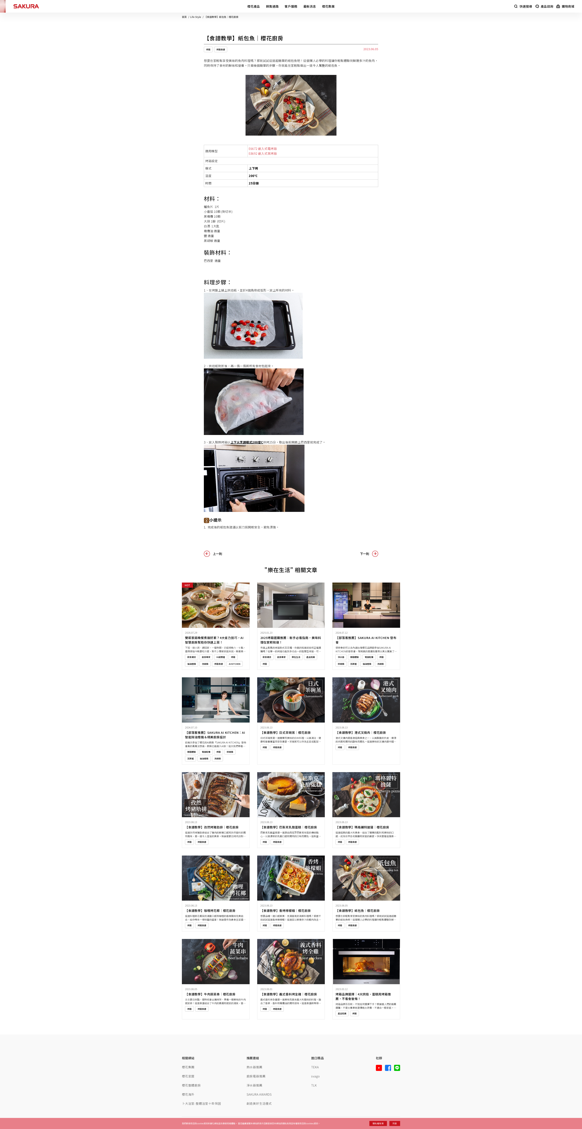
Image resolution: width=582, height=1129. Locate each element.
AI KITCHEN (234, 663)
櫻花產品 (253, 6)
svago (315, 1076)
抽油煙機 (191, 663)
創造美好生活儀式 (259, 1103)
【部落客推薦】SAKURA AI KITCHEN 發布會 (366, 639)
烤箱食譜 (220, 49)
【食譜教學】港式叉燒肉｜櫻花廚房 (361, 732)
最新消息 (309, 6)
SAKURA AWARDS (259, 1094)
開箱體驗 (354, 657)
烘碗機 (341, 663)
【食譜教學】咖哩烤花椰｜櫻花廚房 (210, 910)
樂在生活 (296, 657)
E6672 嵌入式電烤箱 (263, 148)
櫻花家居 (188, 1076)
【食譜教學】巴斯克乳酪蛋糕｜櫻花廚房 (288, 827)
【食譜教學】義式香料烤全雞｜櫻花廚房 (288, 994)
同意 (395, 1123)
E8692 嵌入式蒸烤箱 (263, 153)
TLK (314, 1085)
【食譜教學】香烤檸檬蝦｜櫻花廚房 (285, 910)
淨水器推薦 (254, 1085)
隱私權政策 (378, 1123)
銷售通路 (272, 6)
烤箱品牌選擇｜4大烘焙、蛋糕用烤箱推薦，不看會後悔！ (363, 996)
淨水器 (341, 657)
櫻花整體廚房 (191, 1085)
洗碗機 (205, 663)
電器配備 (369, 657)
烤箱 (208, 49)
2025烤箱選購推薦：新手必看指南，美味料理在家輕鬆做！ (290, 639)
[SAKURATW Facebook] (388, 1068)
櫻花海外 (188, 1094)
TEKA (315, 1067)
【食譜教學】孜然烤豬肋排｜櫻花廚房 (212, 827)
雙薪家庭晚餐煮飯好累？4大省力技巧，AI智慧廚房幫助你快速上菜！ (214, 639)
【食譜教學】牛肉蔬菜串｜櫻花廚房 (210, 994)
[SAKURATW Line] (397, 1068)
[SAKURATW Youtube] (379, 1068)
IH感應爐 (220, 657)
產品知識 (310, 657)
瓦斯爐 (353, 663)
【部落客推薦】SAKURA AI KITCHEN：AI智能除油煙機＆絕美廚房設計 (215, 734)
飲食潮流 (191, 657)
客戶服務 (291, 6)
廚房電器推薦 (256, 1076)
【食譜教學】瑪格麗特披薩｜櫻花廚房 (362, 827)
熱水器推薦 (254, 1067)
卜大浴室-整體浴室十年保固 (201, 1103)
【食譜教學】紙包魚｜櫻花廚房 (358, 910)
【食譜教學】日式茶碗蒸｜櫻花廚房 (285, 732)
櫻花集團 (328, 6)
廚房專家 (206, 657)
